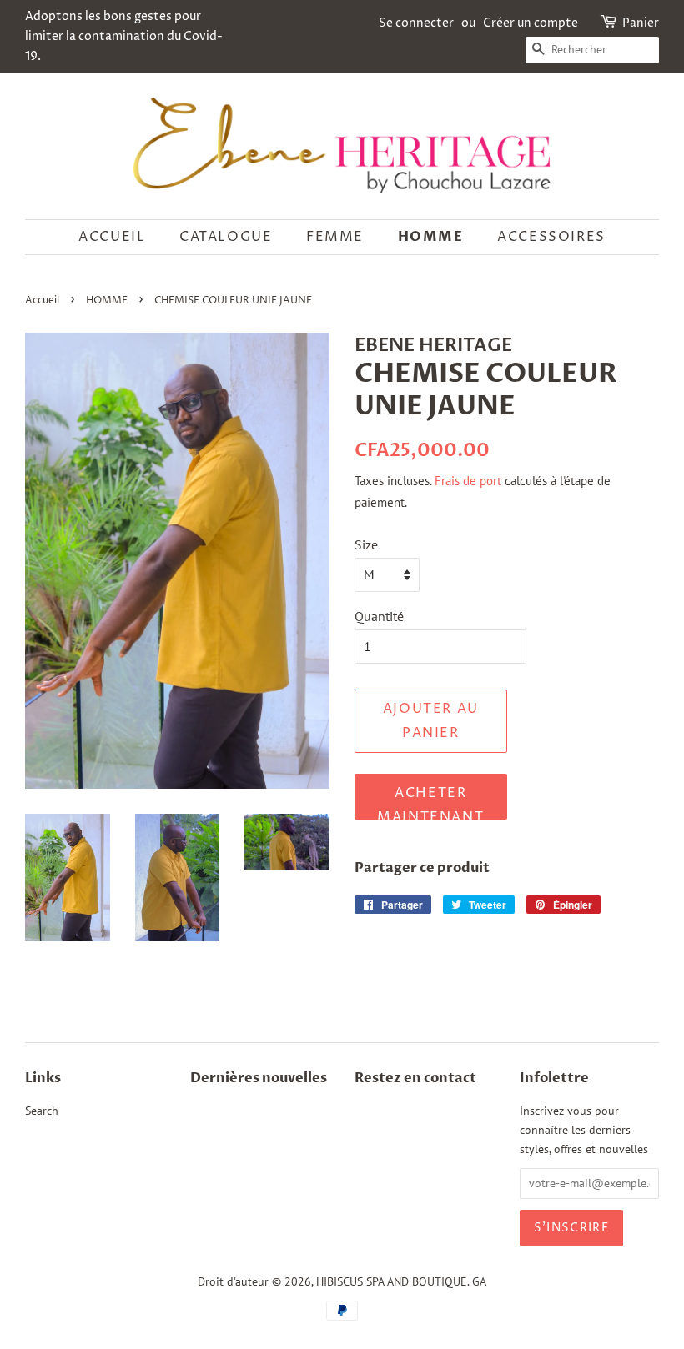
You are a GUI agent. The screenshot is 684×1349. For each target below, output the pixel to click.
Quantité (379, 616)
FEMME (335, 237)
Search (41, 1110)
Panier (640, 23)
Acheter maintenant (430, 802)
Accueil (111, 237)
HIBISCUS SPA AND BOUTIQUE (391, 1281)
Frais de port (468, 481)
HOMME (431, 237)
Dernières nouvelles (258, 1078)
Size (366, 544)
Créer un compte (530, 23)
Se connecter (416, 23)
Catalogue (225, 237)
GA (479, 1281)
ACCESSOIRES (551, 237)
